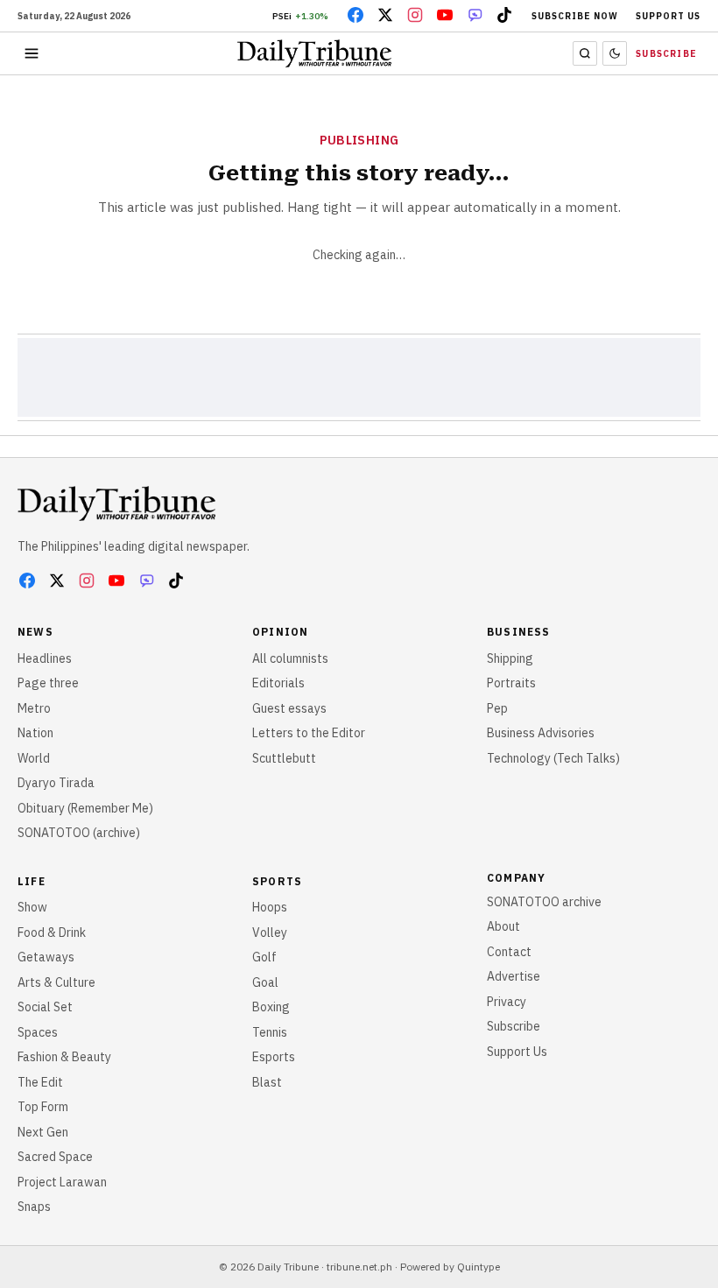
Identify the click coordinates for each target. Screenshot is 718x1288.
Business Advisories (541, 733)
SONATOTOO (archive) (79, 833)
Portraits (511, 683)
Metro (34, 708)
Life (32, 881)
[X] (385, 15)
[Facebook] (355, 15)
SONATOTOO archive (544, 902)
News (35, 631)
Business (519, 631)
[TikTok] (504, 15)
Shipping (510, 658)
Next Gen (43, 1132)
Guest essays (289, 708)
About (503, 926)
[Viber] (474, 15)
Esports (273, 1057)
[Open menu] (32, 53)
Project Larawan (62, 1182)
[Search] (585, 53)
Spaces (38, 1032)
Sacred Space (55, 1157)
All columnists (290, 658)
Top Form (43, 1107)
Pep (497, 708)
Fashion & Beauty (64, 1057)
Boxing (271, 1007)
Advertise (513, 976)
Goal (265, 982)
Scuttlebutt (284, 758)
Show (32, 907)
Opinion (280, 631)
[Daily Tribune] (116, 503)
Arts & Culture (56, 982)
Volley (269, 932)
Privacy (506, 1002)
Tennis (269, 1032)
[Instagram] (415, 15)
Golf (264, 957)
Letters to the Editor (308, 733)
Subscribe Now (574, 16)
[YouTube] (444, 15)
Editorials (278, 683)
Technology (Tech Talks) (553, 758)
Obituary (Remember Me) (85, 808)
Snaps (34, 1206)
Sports (277, 881)
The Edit (40, 1082)
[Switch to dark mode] (614, 53)
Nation (35, 733)
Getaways (46, 957)
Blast (267, 1082)
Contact (509, 952)
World (34, 758)
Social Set (45, 1007)
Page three (48, 683)
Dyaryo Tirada (56, 783)
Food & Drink (52, 932)
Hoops (269, 907)
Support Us (668, 16)
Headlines (45, 658)
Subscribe (666, 54)
